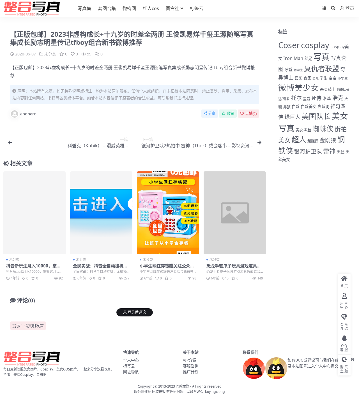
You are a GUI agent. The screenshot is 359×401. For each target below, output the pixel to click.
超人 (299, 139)
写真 (321, 56)
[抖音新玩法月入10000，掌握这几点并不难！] (34, 212)
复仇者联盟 (321, 68)
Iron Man (293, 58)
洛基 (327, 98)
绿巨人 (292, 117)
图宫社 (172, 8)
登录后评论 (137, 312)
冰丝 (289, 69)
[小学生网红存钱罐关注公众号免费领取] (168, 212)
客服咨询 (191, 366)
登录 (349, 8)
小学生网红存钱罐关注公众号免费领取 (167, 268)
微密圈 (129, 8)
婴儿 (315, 78)
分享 (211, 113)
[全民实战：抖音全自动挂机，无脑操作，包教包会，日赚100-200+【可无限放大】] (101, 212)
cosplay (315, 44)
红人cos (151, 8)
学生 (324, 78)
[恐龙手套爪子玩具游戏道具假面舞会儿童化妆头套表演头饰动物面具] (235, 212)
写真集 (84, 8)
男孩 (287, 106)
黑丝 (340, 152)
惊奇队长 (343, 89)
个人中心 (131, 360)
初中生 (298, 70)
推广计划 (191, 371)
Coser (289, 44)
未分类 (50, 54)
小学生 (343, 78)
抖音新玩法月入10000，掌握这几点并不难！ (33, 268)
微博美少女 (298, 87)
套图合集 (107, 8)
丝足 (308, 58)
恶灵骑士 (328, 89)
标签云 (196, 8)
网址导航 (131, 371)
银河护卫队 (308, 151)
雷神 (329, 151)
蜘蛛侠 (322, 128)
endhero (28, 113)
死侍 (316, 98)
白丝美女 (308, 106)
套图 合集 (302, 78)
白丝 (296, 106)
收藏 (230, 113)
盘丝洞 (323, 106)
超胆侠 (312, 140)
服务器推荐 (142, 391)
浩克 (337, 98)
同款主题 (182, 386)
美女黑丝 (303, 129)
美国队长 (316, 116)
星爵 (306, 98)
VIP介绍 (190, 360)
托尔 (296, 98)
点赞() (251, 113)
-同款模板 (158, 391)
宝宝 (333, 78)
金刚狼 (327, 140)
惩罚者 (284, 98)
